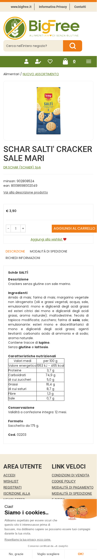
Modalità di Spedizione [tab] (48, 251)
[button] (8, 228)
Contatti (80, 7)
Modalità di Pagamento (72, 487)
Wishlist (10, 481)
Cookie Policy (64, 481)
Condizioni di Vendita (70, 475)
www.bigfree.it (21, 7)
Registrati (12, 487)
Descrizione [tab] (15, 251)
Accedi (9, 475)
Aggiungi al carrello (74, 228)
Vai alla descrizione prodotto (25, 192)
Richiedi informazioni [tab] (23, 258)
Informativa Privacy (53, 7)
